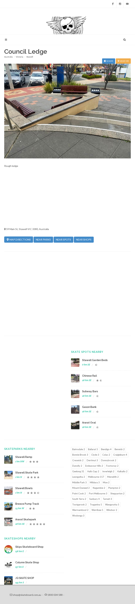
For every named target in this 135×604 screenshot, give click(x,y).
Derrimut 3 (92, 460)
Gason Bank (89, 407)
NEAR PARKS (43, 239)
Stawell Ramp (23, 457)
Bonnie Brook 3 (80, 454)
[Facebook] (112, 4)
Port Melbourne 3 (98, 493)
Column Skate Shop (27, 562)
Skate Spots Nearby (87, 351)
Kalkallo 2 (122, 471)
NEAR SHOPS (83, 239)
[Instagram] (120, 4)
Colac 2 (106, 454)
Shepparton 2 (117, 493)
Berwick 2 (120, 449)
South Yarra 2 (79, 499)
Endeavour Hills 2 (94, 465)
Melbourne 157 (96, 476)
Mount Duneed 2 (81, 487)
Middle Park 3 (79, 482)
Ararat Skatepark (25, 519)
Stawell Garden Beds (95, 360)
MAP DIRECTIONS (20, 239)
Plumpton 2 (114, 487)
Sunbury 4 (94, 499)
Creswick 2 (77, 460)
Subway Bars (90, 391)
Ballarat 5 (93, 449)
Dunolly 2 (77, 465)
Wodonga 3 (78, 515)
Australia (8, 56)
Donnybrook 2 (108, 460)
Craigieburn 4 (120, 454)
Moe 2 (106, 482)
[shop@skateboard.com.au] (127, 4)
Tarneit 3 (107, 499)
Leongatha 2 (78, 476)
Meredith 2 (113, 476)
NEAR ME (124, 61)
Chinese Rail (89, 375)
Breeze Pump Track (27, 503)
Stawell (29, 56)
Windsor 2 (111, 510)
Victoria (19, 56)
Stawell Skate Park (26, 472)
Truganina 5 (96, 504)
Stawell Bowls (24, 488)
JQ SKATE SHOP (24, 578)
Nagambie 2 (99, 487)
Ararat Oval (89, 422)
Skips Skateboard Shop (29, 546)
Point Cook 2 (79, 493)
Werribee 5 (97, 510)
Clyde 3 (95, 454)
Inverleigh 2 (108, 471)
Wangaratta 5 (112, 504)
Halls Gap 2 (93, 471)
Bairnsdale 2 (78, 449)
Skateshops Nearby (20, 538)
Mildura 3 (95, 482)
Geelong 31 (78, 471)
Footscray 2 (112, 465)
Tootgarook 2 (79, 504)
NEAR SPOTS (63, 239)
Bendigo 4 (106, 449)
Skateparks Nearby (19, 449)
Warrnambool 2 (80, 510)
